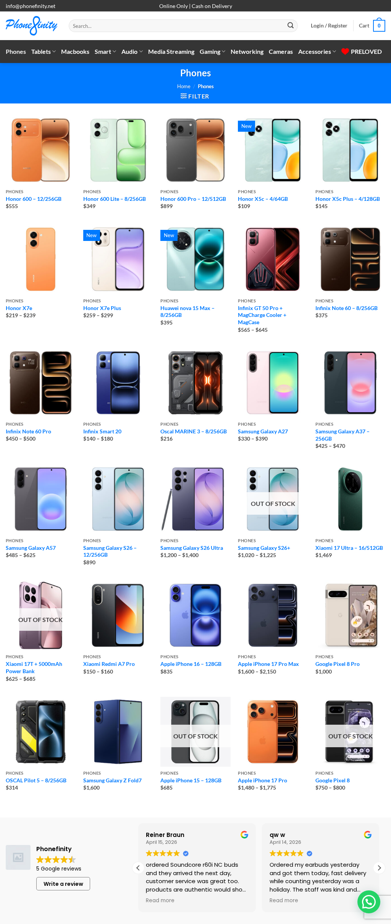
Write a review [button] (63, 884)
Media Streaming (171, 51)
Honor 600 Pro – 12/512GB (193, 198)
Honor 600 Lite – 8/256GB (114, 198)
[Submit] (290, 25)
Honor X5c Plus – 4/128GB (347, 198)
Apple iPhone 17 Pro (262, 780)
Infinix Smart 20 (102, 431)
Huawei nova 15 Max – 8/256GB (187, 311)
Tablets (41, 51)
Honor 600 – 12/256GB (33, 198)
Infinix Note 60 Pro (28, 431)
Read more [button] (160, 900)
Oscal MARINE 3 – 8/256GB (193, 431)
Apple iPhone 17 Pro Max (268, 664)
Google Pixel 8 (332, 780)
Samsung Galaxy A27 (263, 431)
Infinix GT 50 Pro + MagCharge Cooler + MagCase (262, 315)
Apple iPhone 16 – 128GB (190, 664)
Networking (247, 51)
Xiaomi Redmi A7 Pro (109, 664)
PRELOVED (366, 51)
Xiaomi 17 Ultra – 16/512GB (349, 547)
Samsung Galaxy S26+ (264, 547)
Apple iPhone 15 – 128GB (190, 780)
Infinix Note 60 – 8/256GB (346, 308)
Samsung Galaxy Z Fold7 (112, 780)
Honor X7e (19, 308)
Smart (103, 51)
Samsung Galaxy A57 (31, 547)
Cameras (281, 51)
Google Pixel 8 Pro (337, 664)
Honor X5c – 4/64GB (263, 198)
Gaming (210, 51)
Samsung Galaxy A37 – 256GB (342, 435)
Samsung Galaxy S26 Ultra (191, 547)
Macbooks (75, 51)
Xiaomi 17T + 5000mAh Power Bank (34, 667)
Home (184, 86)
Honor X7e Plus (102, 308)
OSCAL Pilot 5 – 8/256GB (36, 780)
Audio (129, 51)
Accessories (314, 51)
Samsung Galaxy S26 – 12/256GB (110, 551)
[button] (329, 25)
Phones (16, 51)
